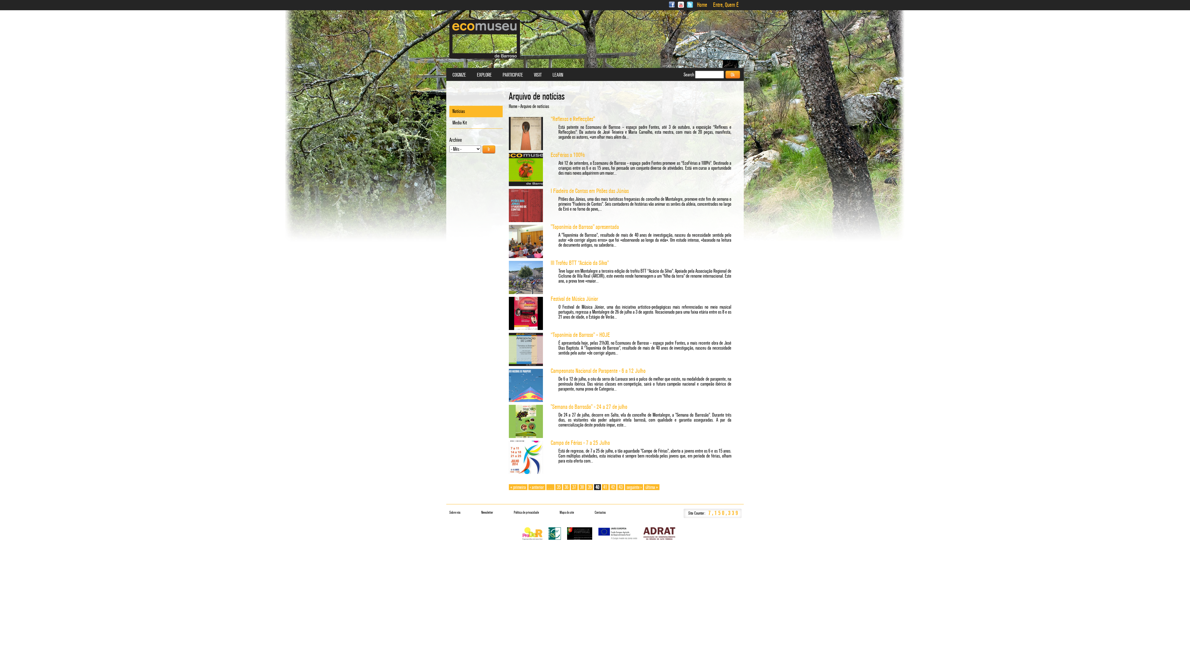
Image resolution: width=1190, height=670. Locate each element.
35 (559, 487)
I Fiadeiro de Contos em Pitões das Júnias (590, 190)
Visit (538, 75)
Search (689, 75)
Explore (484, 75)
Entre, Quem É (726, 5)
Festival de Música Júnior (574, 298)
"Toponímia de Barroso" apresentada (585, 226)
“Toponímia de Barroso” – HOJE (580, 334)
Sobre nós (455, 512)
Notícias (458, 111)
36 (566, 487)
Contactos (600, 512)
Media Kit (459, 123)
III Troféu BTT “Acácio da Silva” (580, 262)
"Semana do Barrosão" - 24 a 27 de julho (589, 406)
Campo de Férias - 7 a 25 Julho (580, 442)
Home (702, 5)
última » (652, 487)
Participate (513, 75)
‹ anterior (537, 487)
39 (590, 487)
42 (613, 487)
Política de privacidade (526, 512)
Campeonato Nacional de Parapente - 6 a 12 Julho (598, 370)
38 (582, 487)
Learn (558, 75)
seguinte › (634, 487)
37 (574, 487)
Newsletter (487, 512)
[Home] (484, 39)
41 (605, 487)
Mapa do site (567, 512)
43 (621, 487)
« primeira (518, 487)
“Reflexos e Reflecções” (573, 119)
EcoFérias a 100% (568, 155)
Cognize (459, 75)
